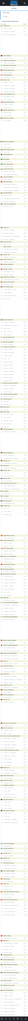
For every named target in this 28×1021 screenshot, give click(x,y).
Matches (14, 8)
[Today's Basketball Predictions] (13, 1018)
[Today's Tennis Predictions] (9, 1018)
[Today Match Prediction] (14, 3)
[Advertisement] (14, 45)
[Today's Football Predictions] (2, 1018)
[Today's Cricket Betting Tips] (5, 1018)
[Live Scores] (17, 1018)
